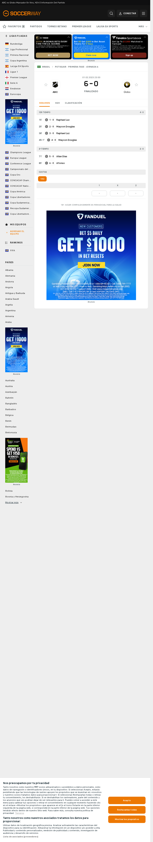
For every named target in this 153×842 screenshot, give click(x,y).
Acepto (127, 800)
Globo (127, 92)
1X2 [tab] (42, 179)
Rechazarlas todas (127, 809)
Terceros (19, 813)
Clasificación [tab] (73, 103)
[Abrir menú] (143, 13)
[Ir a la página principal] (28, 13)
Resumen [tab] (44, 103)
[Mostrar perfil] (55, 85)
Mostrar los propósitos (127, 819)
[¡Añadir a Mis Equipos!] (46, 85)
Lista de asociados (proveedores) (20, 836)
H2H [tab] (57, 103)
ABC (55, 92)
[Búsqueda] (111, 13)
